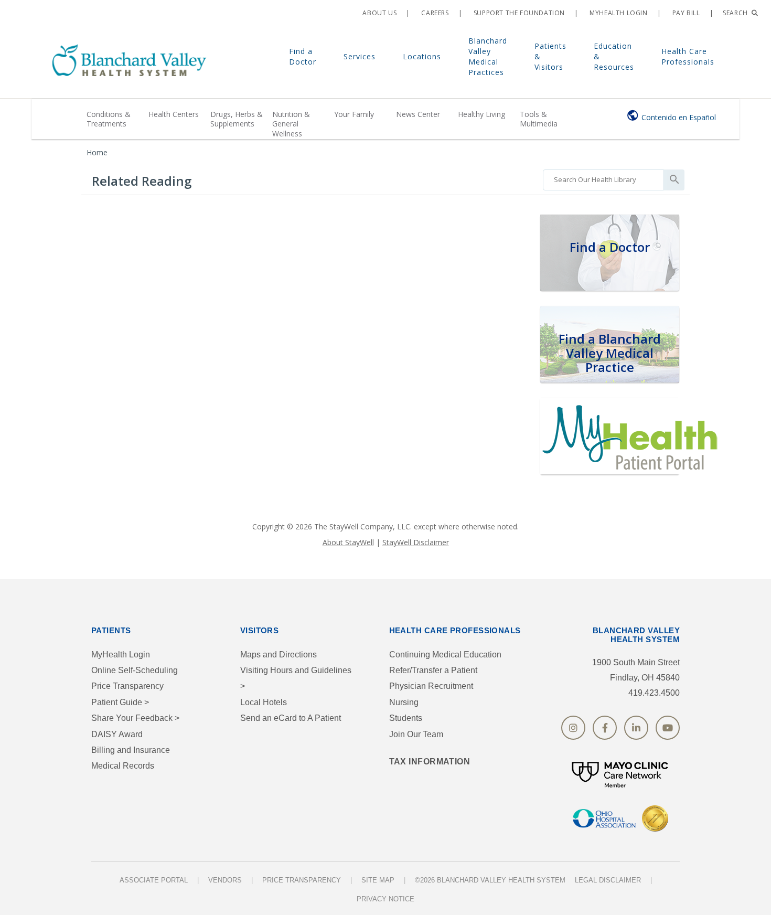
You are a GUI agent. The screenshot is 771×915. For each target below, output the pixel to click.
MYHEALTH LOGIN (618, 12)
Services (360, 56)
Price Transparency (127, 686)
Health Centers (173, 114)
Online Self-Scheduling (134, 670)
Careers (434, 12)
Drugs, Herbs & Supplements (236, 119)
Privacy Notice (385, 899)
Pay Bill (685, 12)
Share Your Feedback (135, 718)
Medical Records (122, 765)
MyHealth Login (120, 654)
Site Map (377, 880)
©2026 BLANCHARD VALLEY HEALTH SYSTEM (490, 880)
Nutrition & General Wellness (291, 123)
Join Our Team (416, 734)
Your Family (354, 114)
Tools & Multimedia (539, 119)
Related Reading (141, 180)
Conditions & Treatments (109, 119)
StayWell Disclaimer (415, 542)
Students (405, 718)
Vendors (225, 880)
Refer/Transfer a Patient (433, 670)
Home (97, 152)
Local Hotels (263, 702)
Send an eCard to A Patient (290, 718)
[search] (603, 177)
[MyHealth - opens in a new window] (632, 434)
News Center (418, 114)
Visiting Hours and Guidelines (295, 678)
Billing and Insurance (130, 750)
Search (736, 12)
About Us (379, 12)
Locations (422, 56)
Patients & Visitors (550, 56)
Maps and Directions (278, 654)
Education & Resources (614, 56)
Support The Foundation (518, 12)
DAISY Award (117, 734)
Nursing (404, 702)
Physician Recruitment (431, 686)
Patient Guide (120, 702)
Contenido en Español (678, 117)
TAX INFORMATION (429, 761)
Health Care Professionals (687, 56)
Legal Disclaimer (608, 880)
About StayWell (348, 542)
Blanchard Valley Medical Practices (487, 56)
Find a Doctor (302, 56)
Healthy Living (481, 114)
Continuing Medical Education (445, 654)
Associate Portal (154, 880)
